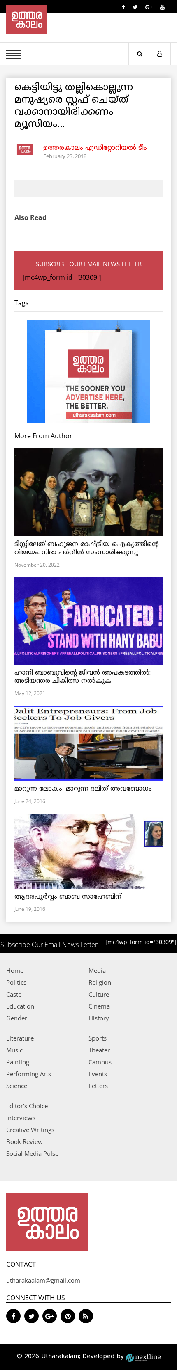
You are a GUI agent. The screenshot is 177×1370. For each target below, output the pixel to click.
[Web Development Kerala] (143, 1357)
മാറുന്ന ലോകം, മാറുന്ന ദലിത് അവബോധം (83, 789)
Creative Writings (30, 1129)
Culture (98, 994)
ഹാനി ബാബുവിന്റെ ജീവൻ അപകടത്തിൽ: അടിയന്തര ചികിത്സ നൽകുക (82, 677)
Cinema (99, 1006)
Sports (97, 1038)
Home (14, 970)
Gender (16, 1018)
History (98, 1018)
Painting (17, 1062)
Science (16, 1086)
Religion (99, 982)
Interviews (20, 1118)
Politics (16, 982)
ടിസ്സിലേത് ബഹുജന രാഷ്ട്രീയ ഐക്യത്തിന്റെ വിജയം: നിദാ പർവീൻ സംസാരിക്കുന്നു (86, 548)
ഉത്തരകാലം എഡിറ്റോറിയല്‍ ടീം (95, 148)
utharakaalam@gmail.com (43, 1280)
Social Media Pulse (32, 1153)
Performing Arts (28, 1074)
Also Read (30, 217)
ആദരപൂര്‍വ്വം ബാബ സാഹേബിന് (67, 897)
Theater (99, 1050)
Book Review (24, 1141)
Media (97, 970)
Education (20, 1006)
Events (97, 1074)
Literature (20, 1038)
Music (14, 1050)
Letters (98, 1086)
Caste (13, 994)
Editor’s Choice (27, 1106)
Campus (100, 1062)
